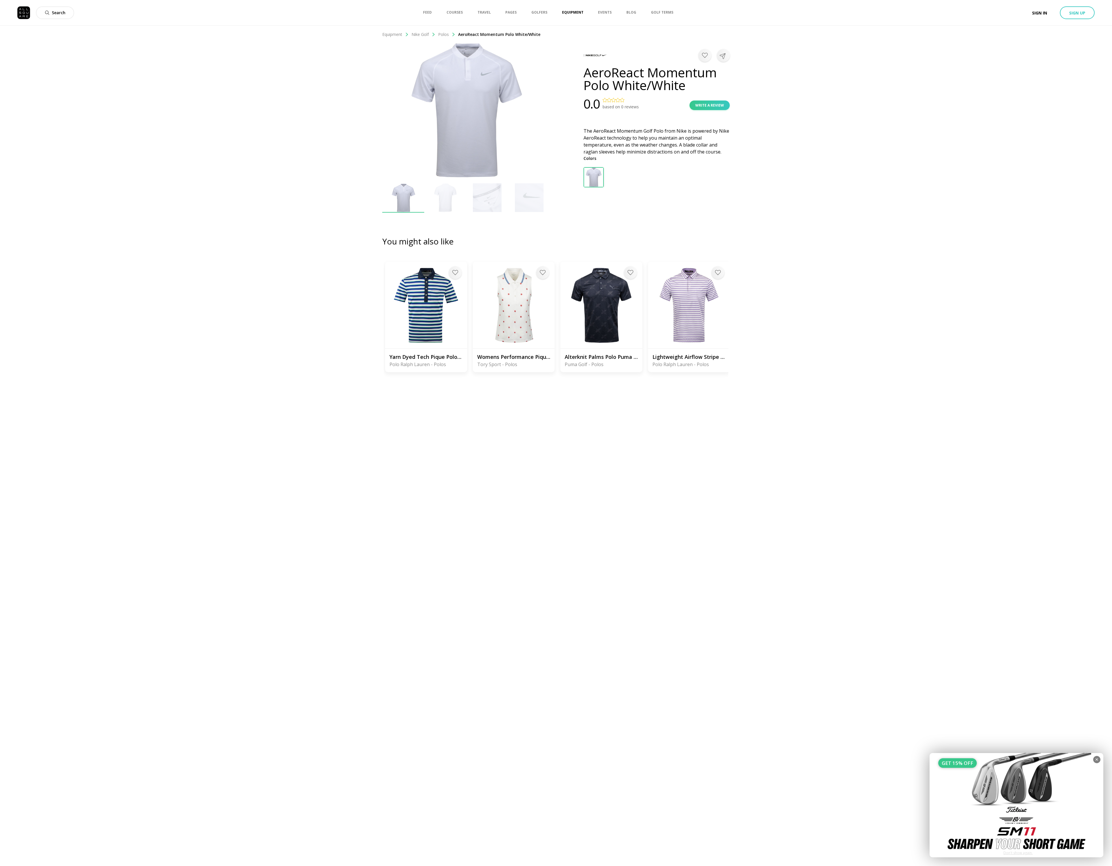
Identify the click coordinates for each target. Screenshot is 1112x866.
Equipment (392, 34)
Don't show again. (1018, 852)
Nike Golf (420, 34)
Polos (443, 34)
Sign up (1077, 13)
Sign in (1039, 13)
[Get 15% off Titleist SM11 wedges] (1016, 805)
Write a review (709, 105)
